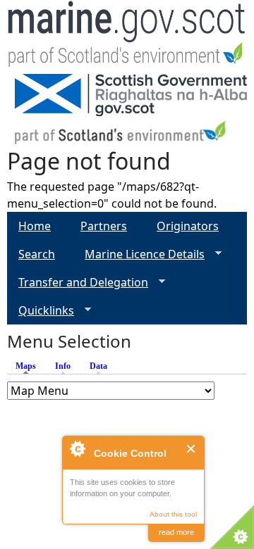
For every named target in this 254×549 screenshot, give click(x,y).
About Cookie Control (77, 448)
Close (191, 448)
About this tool (173, 514)
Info (63, 366)
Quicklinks (40, 311)
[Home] (127, 37)
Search (36, 254)
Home (34, 226)
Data (98, 366)
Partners (103, 226)
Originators (188, 226)
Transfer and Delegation (77, 282)
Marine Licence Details (139, 254)
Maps (29, 366)
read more (176, 532)
